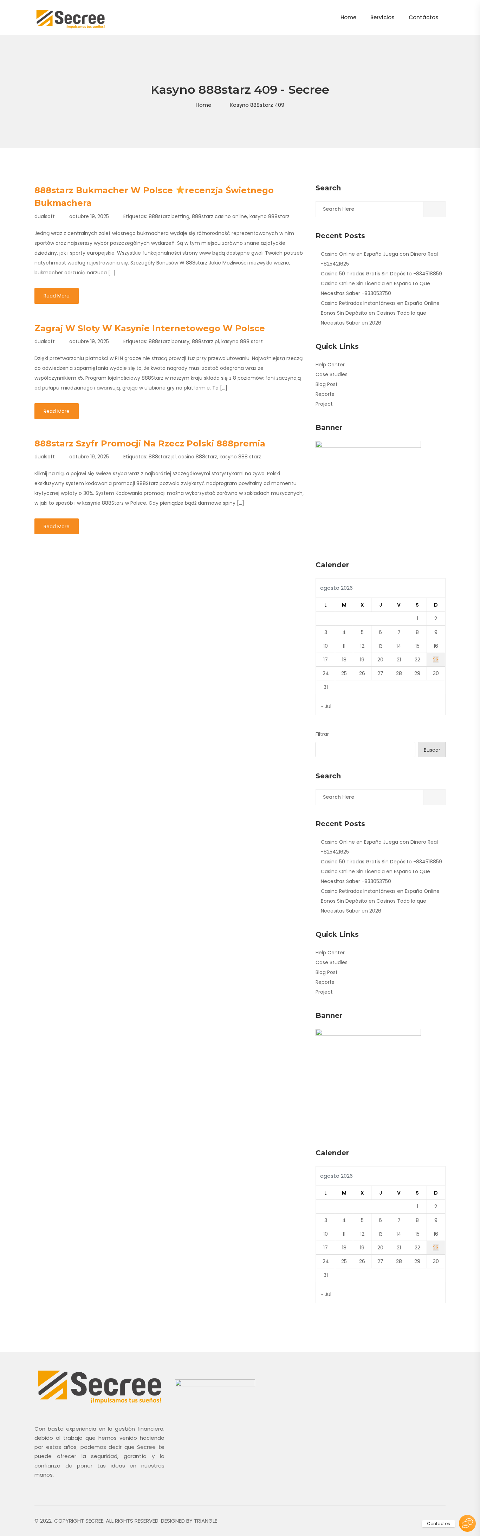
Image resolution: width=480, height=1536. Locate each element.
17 (325, 659)
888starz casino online (219, 216)
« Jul (326, 706)
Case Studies (332, 374)
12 (362, 645)
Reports (325, 394)
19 (362, 659)
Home (204, 105)
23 (436, 659)
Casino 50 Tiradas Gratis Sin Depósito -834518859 (381, 273)
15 (417, 645)
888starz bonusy (169, 341)
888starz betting (169, 216)
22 (417, 659)
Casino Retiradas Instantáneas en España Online (380, 303)
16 (436, 645)
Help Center (330, 364)
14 (398, 645)
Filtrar (322, 734)
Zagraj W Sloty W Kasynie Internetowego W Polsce (149, 328)
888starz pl (205, 341)
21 (399, 659)
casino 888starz (197, 456)
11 (344, 645)
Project (324, 403)
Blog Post (327, 384)
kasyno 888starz (269, 216)
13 (380, 645)
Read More (57, 295)
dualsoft (44, 216)
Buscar (432, 749)
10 (325, 645)
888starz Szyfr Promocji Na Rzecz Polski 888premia (149, 443)
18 (344, 659)
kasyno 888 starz (242, 341)
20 (380, 659)
